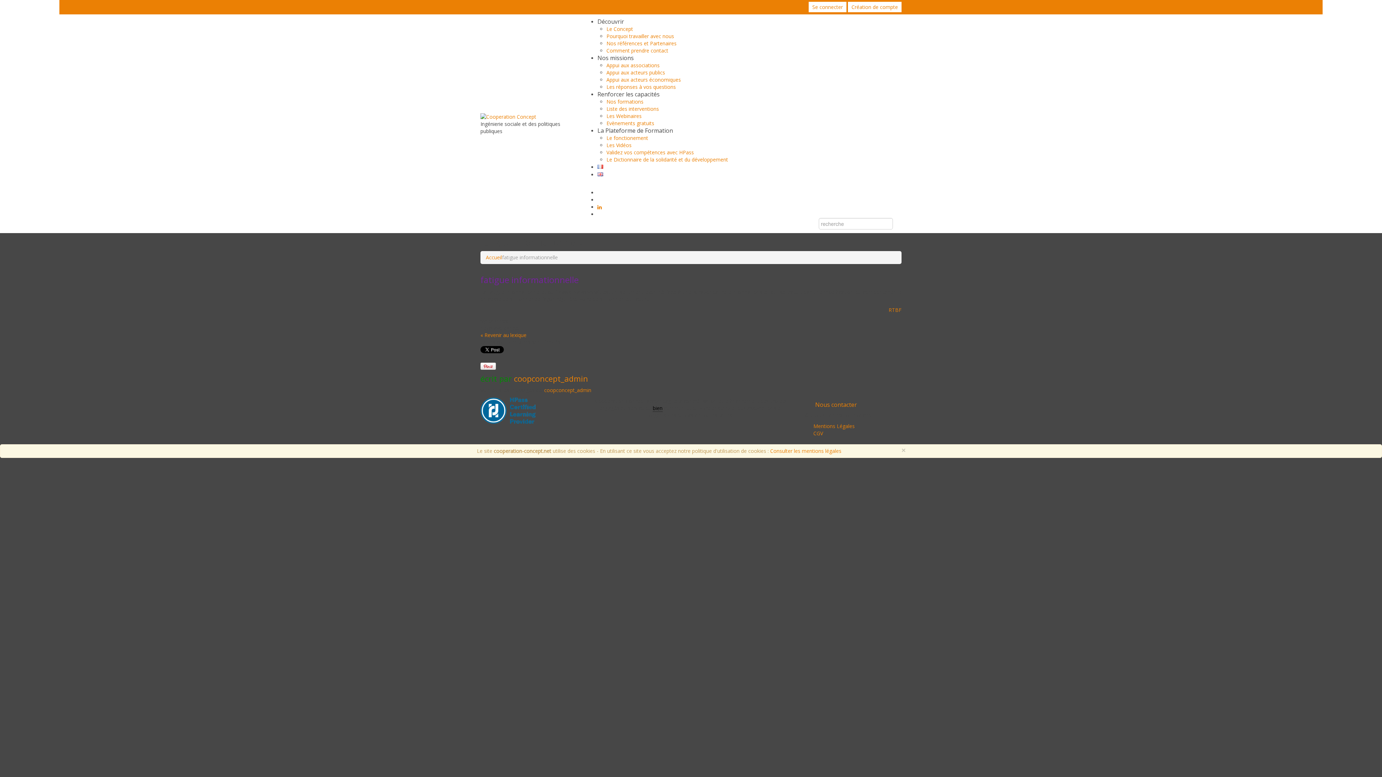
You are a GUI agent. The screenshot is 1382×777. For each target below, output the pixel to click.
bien (658, 408)
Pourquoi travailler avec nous (640, 36)
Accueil (494, 257)
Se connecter (827, 7)
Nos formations (624, 101)
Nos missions (615, 58)
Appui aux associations (633, 65)
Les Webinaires (624, 116)
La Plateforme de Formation (635, 131)
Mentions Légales (834, 426)
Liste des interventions (632, 108)
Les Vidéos (619, 145)
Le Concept (619, 29)
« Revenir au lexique (503, 335)
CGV (818, 433)
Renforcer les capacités (628, 94)
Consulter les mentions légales (805, 450)
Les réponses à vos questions (641, 86)
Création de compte (875, 7)
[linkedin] (599, 207)
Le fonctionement (627, 138)
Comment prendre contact (637, 50)
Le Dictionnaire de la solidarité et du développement (667, 159)
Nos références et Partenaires (641, 43)
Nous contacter (836, 405)
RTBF (895, 309)
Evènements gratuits (630, 123)
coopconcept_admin (551, 378)
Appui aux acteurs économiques (643, 79)
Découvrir (610, 22)
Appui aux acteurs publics (635, 72)
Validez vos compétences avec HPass (650, 152)
